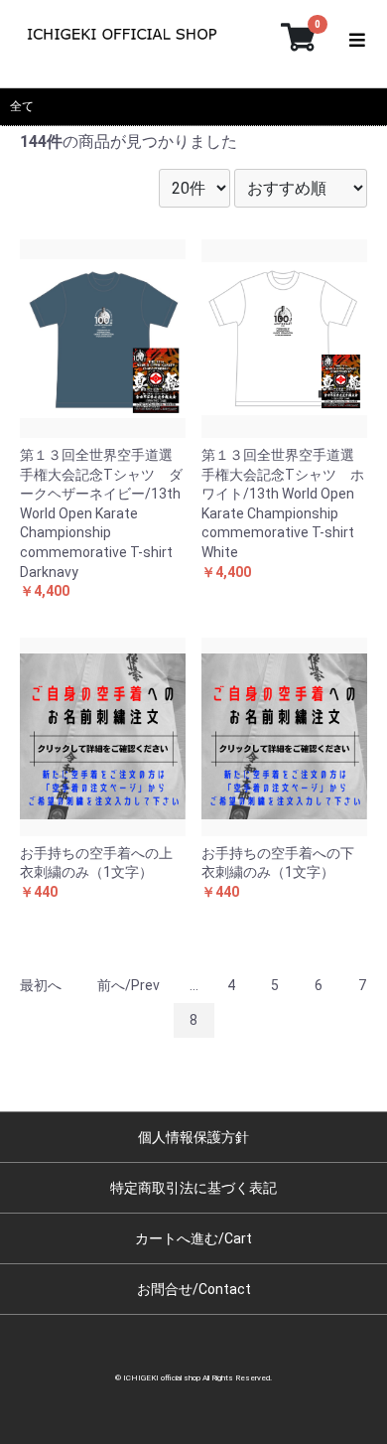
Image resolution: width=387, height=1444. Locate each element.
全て (22, 106)
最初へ (41, 985)
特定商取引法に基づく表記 (193, 1188)
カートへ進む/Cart (193, 1238)
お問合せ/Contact (194, 1289)
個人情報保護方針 (193, 1137)
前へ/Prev (128, 985)
